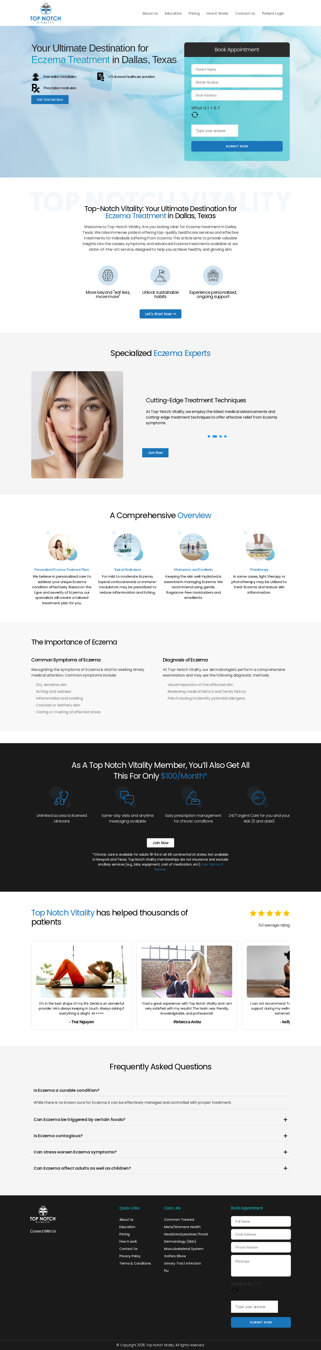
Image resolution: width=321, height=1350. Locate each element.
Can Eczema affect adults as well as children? (82, 1168)
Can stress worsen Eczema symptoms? (75, 1152)
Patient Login (273, 13)
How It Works (217, 13)
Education (173, 13)
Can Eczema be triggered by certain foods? (79, 1119)
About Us (150, 13)
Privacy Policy (130, 1256)
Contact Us (245, 13)
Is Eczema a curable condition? (66, 1090)
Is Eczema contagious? (58, 1136)
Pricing (194, 13)
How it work (128, 1241)
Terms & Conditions (135, 1263)
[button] (209, 436)
